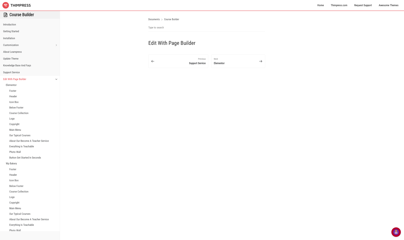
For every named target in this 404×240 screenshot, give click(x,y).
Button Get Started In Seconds (25, 157)
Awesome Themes (388, 5)
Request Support (363, 5)
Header (13, 96)
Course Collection (18, 113)
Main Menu (15, 129)
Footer (12, 90)
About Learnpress (12, 51)
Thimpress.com (339, 5)
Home (320, 5)
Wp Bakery (11, 163)
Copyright (14, 124)
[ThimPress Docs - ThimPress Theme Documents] (18, 5)
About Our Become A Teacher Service (29, 140)
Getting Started (11, 31)
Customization (11, 45)
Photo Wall (15, 151)
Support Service (11, 72)
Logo (12, 118)
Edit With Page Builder (14, 79)
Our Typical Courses (19, 135)
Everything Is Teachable (21, 146)
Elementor (11, 85)
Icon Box (13, 102)
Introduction (9, 24)
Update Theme (10, 58)
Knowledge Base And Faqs (17, 65)
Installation (9, 38)
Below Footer (16, 107)
